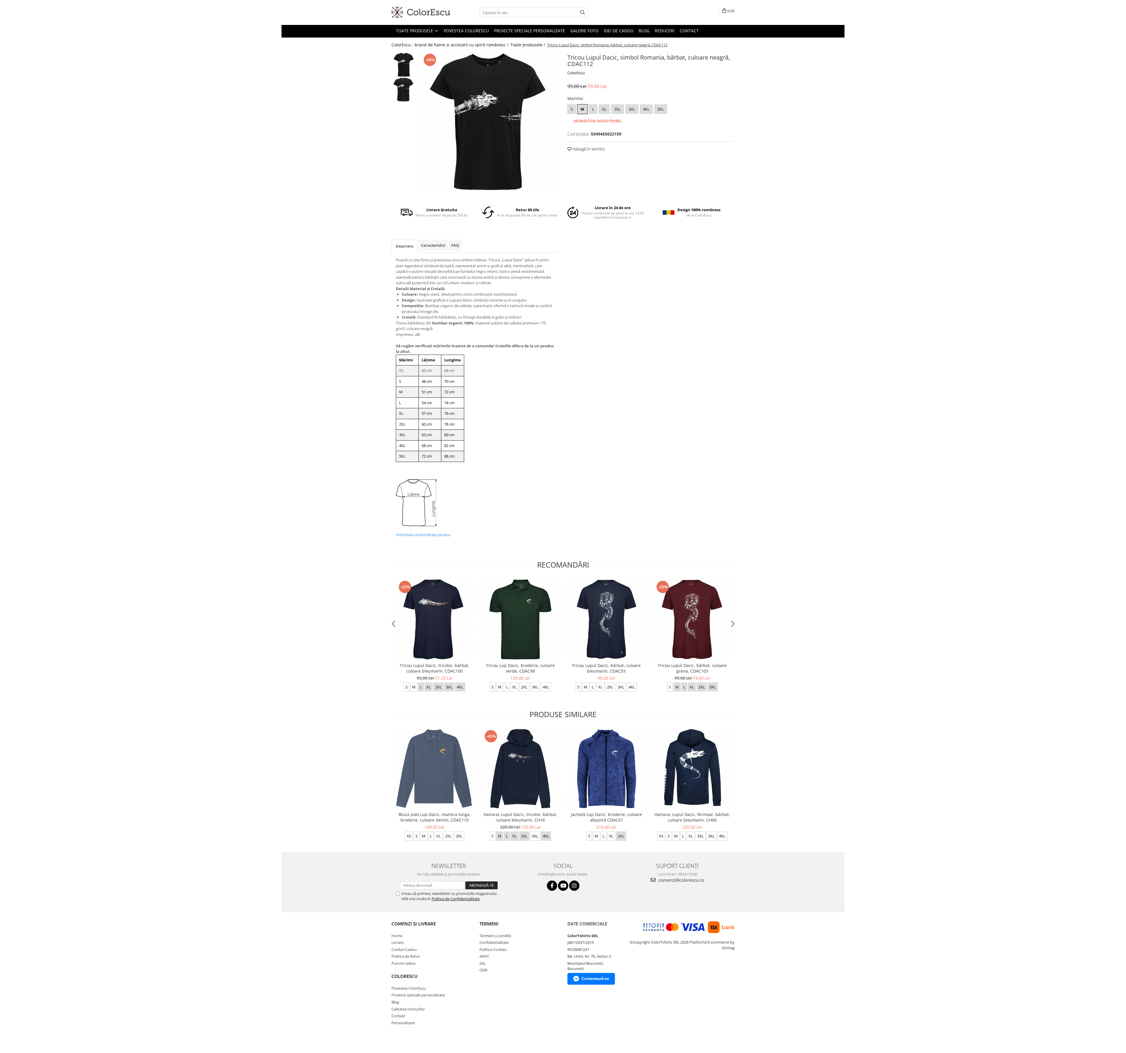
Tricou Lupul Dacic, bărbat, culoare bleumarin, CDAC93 (606, 668)
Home (396, 935)
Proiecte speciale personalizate (529, 30)
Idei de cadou (618, 30)
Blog (644, 30)
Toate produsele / (528, 45)
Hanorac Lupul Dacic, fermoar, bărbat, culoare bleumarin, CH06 (692, 817)
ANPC (484, 956)
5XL (660, 109)
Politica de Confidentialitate (456, 898)
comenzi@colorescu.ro (680, 880)
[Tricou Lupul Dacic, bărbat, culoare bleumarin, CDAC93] (606, 619)
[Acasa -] (420, 12)
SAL (482, 963)
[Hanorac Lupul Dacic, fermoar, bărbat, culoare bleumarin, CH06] (692, 769)
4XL (646, 109)
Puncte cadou (403, 963)
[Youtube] (563, 886)
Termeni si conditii (495, 935)
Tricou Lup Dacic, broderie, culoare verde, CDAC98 (520, 668)
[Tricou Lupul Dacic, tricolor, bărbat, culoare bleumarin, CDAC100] (434, 619)
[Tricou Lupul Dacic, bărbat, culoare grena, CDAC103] (692, 619)
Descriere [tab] (404, 246)
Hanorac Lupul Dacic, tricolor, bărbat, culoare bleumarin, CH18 (520, 817)
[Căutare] (582, 12)
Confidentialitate (494, 942)
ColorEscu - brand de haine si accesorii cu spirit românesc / (450, 45)
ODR (483, 970)
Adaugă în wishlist (588, 149)
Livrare (397, 942)
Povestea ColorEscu (466, 30)
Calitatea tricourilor (408, 1009)
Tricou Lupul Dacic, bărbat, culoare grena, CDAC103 (692, 668)
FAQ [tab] (455, 245)
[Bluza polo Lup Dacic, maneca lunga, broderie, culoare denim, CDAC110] (434, 769)
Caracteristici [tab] (433, 245)
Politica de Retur (405, 956)
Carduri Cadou (404, 949)
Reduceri (664, 30)
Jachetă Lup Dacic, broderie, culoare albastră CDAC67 (606, 817)
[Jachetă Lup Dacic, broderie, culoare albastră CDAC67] (606, 769)
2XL (617, 109)
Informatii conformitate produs (423, 534)
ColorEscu (576, 72)
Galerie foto (584, 30)
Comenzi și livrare (413, 924)
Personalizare (403, 1022)
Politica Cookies (493, 949)
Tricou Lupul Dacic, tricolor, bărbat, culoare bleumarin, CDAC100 (434, 668)
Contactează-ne (595, 978)
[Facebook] (552, 886)
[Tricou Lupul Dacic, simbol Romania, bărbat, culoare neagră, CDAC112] (489, 122)
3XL (632, 109)
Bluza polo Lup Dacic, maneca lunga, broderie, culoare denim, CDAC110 (434, 817)
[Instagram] (574, 886)
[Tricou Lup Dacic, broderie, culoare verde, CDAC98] (520, 619)
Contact (689, 30)
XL (604, 109)
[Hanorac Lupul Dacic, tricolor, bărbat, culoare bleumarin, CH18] (520, 769)
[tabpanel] (489, 122)
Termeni (488, 924)
